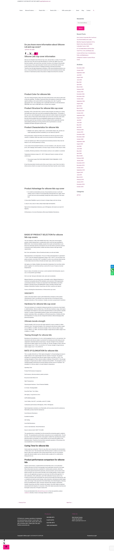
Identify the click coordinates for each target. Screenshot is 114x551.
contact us (27, 492)
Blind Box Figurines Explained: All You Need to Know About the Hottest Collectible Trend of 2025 (86, 44)
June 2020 (79, 148)
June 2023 (79, 79)
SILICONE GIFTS (50, 517)
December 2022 (80, 94)
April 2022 (79, 106)
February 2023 (80, 89)
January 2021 (80, 132)
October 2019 (80, 167)
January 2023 (80, 91)
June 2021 (79, 122)
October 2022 (80, 98)
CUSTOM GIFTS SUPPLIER (36, 535)
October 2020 (80, 139)
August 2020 (80, 144)
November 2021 (80, 110)
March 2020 (80, 155)
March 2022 (80, 108)
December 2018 (80, 184)
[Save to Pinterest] (6, 547)
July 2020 (79, 146)
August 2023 (80, 77)
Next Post (70, 502)
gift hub (27, 49)
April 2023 (79, 84)
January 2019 (80, 182)
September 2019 (81, 170)
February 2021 (80, 129)
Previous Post (22, 502)
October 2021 (80, 113)
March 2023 (80, 87)
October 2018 (80, 186)
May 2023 (79, 82)
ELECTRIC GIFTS (51, 522)
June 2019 (79, 174)
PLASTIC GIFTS (50, 520)
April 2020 (79, 153)
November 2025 (80, 68)
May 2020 (79, 151)
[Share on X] (4, 543)
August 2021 (80, 117)
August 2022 (80, 103)
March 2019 (80, 177)
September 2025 (81, 72)
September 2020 (81, 141)
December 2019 (80, 163)
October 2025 (80, 70)
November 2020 (80, 136)
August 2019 (80, 172)
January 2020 (80, 160)
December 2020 (80, 134)
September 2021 (81, 115)
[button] (93, 10)
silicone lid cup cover (42, 491)
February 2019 (80, 179)
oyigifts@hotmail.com (45, 1)
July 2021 (79, 120)
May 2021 (79, 125)
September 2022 (81, 101)
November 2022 (80, 96)
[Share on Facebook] (4, 541)
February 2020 (80, 158)
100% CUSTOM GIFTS (52, 525)
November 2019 (80, 165)
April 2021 (79, 127)
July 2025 (79, 75)
